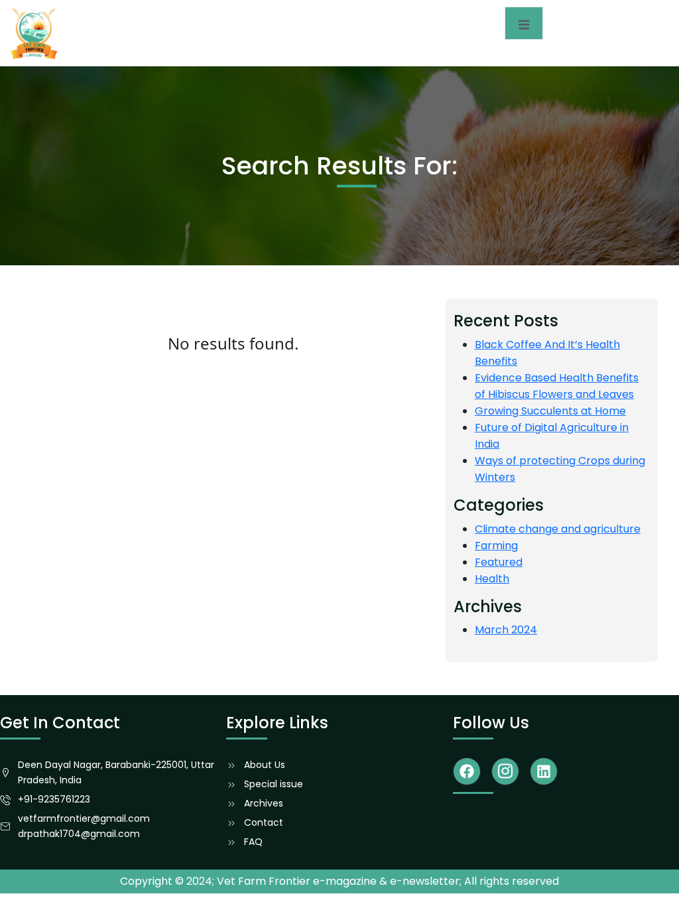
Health (492, 578)
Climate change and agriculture (558, 529)
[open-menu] (524, 23)
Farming (496, 545)
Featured (499, 562)
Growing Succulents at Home (550, 411)
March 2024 (506, 629)
